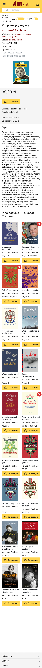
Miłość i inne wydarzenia (7, 332)
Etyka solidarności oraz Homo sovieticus (10, 547)
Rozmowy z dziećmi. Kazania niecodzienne (31, 418)
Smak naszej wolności (7, 248)
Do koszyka (13, 101)
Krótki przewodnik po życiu (30, 504)
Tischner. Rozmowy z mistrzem (30, 248)
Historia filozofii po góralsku (30, 461)
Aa (13, 19)
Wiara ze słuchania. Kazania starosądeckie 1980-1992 (31, 591)
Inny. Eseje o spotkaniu (27, 547)
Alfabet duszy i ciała (11, 503)
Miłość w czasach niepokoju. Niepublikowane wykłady (9, 418)
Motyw (29, 19)
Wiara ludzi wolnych (10, 374)
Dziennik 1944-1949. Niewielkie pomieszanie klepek (11, 591)
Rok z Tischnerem (10, 290)
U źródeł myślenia (30, 290)
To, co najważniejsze (28, 375)
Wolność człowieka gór (30, 332)
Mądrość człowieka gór (10, 461)
